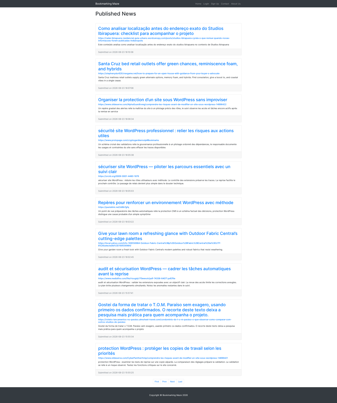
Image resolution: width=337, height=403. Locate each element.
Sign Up (215, 3)
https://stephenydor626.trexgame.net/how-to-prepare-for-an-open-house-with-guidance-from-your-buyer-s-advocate (158, 73)
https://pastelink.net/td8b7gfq (113, 207)
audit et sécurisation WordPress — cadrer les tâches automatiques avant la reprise (164, 271)
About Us (236, 3)
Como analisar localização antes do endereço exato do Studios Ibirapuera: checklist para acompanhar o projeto (160, 31)
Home (198, 3)
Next (172, 381)
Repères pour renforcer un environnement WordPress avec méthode (165, 202)
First (157, 381)
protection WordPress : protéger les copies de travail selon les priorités (159, 351)
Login (206, 3)
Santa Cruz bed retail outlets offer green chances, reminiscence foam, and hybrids (168, 66)
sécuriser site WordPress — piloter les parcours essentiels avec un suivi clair (164, 169)
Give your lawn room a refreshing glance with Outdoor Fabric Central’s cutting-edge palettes (167, 236)
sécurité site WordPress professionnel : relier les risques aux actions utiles (166, 133)
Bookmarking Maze (107, 3)
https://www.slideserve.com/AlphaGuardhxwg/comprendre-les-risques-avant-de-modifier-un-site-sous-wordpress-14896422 (162, 104)
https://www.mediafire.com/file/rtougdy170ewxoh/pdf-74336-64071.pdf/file (136, 278)
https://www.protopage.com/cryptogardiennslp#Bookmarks (128, 140)
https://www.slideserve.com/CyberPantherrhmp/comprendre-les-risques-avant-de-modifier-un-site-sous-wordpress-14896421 (163, 358)
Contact (225, 3)
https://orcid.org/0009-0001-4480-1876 (118, 176)
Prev (164, 381)
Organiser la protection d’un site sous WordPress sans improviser (162, 99)
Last (180, 381)
